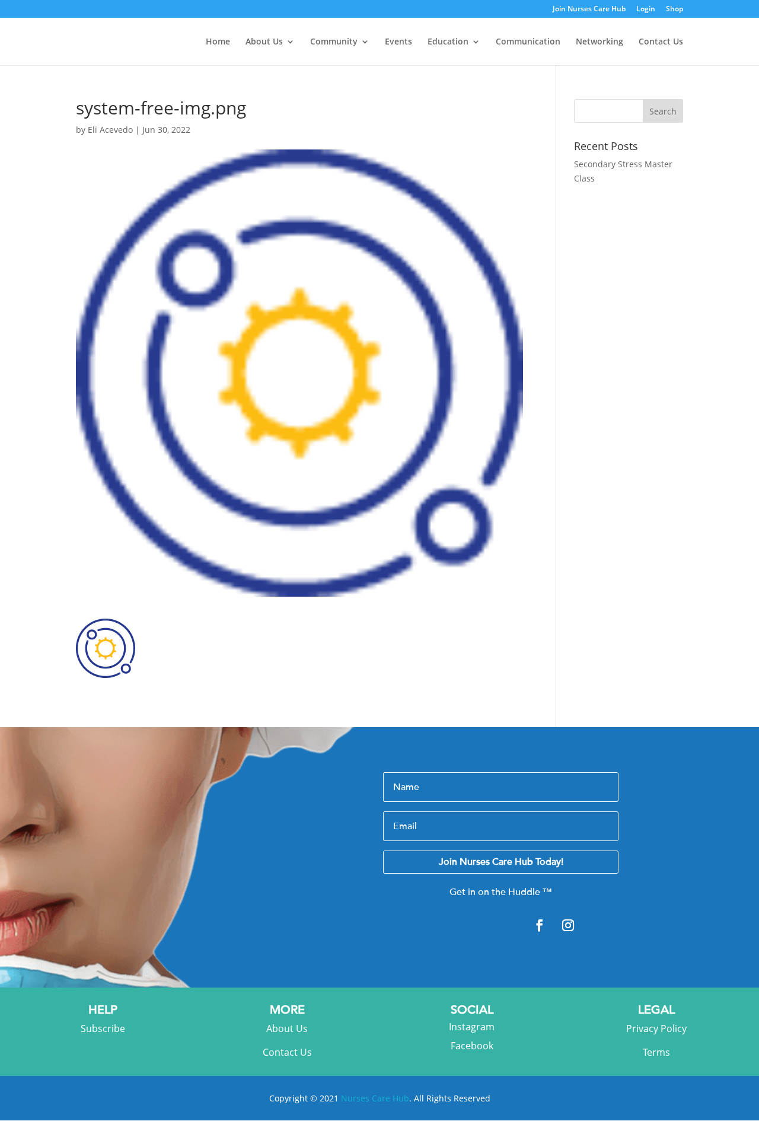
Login (645, 9)
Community (334, 42)
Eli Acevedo (110, 129)
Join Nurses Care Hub (589, 9)
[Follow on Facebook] (539, 925)
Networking (599, 42)
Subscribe (103, 1028)
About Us (264, 42)
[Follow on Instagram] (568, 925)
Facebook (472, 1045)
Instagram (472, 1026)
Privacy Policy (656, 1028)
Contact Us (661, 42)
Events (398, 42)
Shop (674, 9)
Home (218, 42)
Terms (656, 1052)
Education (448, 42)
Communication (528, 42)
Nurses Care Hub (375, 1098)
